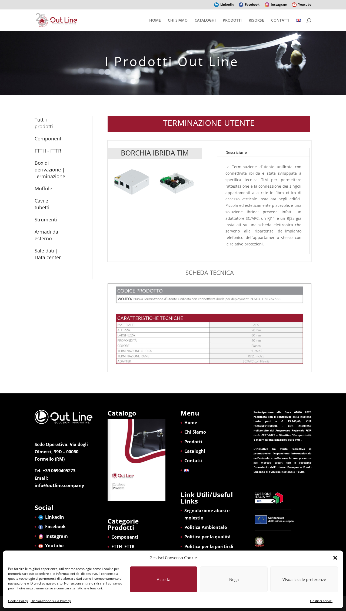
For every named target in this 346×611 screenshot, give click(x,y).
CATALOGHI (205, 20)
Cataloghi (194, 451)
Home (190, 423)
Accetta (163, 579)
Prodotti (193, 442)
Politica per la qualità (207, 537)
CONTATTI (280, 20)
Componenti (49, 138)
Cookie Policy (18, 601)
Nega (234, 579)
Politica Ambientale (205, 527)
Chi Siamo (195, 432)
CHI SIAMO (178, 20)
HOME (155, 20)
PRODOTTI (232, 20)
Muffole (43, 188)
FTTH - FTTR (48, 150)
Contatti (193, 461)
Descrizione (236, 152)
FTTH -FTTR (123, 546)
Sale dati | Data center (48, 254)
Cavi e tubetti (42, 204)
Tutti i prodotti (44, 123)
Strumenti (46, 219)
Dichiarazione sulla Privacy (51, 601)
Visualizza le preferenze (304, 579)
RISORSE (256, 20)
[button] (335, 558)
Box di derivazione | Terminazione (50, 170)
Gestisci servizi (321, 601)
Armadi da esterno (46, 235)
